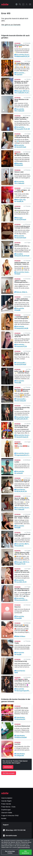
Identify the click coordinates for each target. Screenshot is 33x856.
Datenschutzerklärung (23, 847)
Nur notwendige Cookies (10, 852)
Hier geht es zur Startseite (10, 25)
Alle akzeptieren (25, 852)
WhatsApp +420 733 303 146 (15, 830)
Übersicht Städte (6, 812)
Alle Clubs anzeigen (9, 773)
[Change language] (16, 4)
